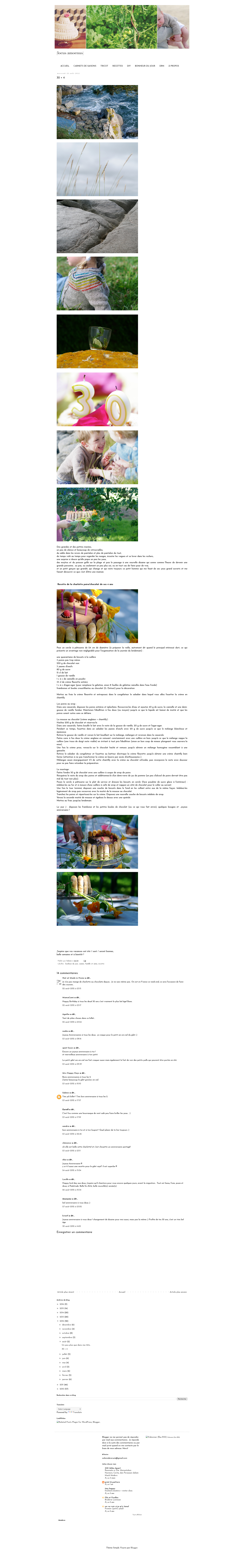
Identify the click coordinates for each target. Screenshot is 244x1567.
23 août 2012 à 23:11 (71, 1151)
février (65, 1375)
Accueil (122, 1292)
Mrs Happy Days (70, 1073)
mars (64, 1371)
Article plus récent (65, 1292)
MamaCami (68, 998)
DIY (129, 66)
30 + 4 (64, 1349)
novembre (67, 1329)
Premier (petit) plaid (114, 1509)
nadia (65, 1031)
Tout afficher (137, 1515)
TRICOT (104, 66)
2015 (62, 1308)
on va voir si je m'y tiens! (117, 1507)
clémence (66, 1143)
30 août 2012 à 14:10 (71, 1226)
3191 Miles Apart (113, 1468)
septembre (67, 1338)
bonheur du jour (71, 964)
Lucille (65, 1179)
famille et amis (91, 964)
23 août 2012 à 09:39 (72, 1064)
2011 (62, 1385)
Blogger (134, 1548)
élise (64, 1160)
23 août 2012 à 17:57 (71, 1100)
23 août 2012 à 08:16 (71, 1039)
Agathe (66, 1014)
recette (101, 964)
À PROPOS (174, 66)
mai (64, 1363)
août (64, 1342)
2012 (62, 1321)
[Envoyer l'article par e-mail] (85, 961)
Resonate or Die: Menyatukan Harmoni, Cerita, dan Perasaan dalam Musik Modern (121, 1473)
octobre (66, 1333)
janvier (65, 1379)
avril (64, 1367)
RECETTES (117, 66)
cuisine (81, 964)
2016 (62, 1304)
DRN (161, 66)
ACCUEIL (64, 66)
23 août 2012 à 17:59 (71, 1117)
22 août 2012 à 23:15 (71, 989)
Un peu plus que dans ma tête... (76, 1345)
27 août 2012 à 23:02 (72, 1207)
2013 (62, 1317)
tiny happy (110, 1489)
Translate (77, 1412)
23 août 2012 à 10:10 (71, 1084)
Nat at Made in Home (73, 978)
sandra (65, 1126)
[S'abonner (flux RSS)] (156, 1437)
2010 (62, 1389)
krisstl (65, 1216)
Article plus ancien (178, 1292)
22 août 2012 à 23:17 (71, 1005)
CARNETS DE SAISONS (85, 66)
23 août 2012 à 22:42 (72, 1134)
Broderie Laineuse (113, 1500)
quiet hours (67, 1048)
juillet (65, 1354)
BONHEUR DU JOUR (145, 66)
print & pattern (112, 1482)
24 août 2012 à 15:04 (71, 1170)
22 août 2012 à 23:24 (72, 1022)
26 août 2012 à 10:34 (71, 1190)
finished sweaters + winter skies (118, 1491)
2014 (62, 1313)
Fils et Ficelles (111, 1498)
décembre (67, 1325)
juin (64, 1358)
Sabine (65, 1093)
